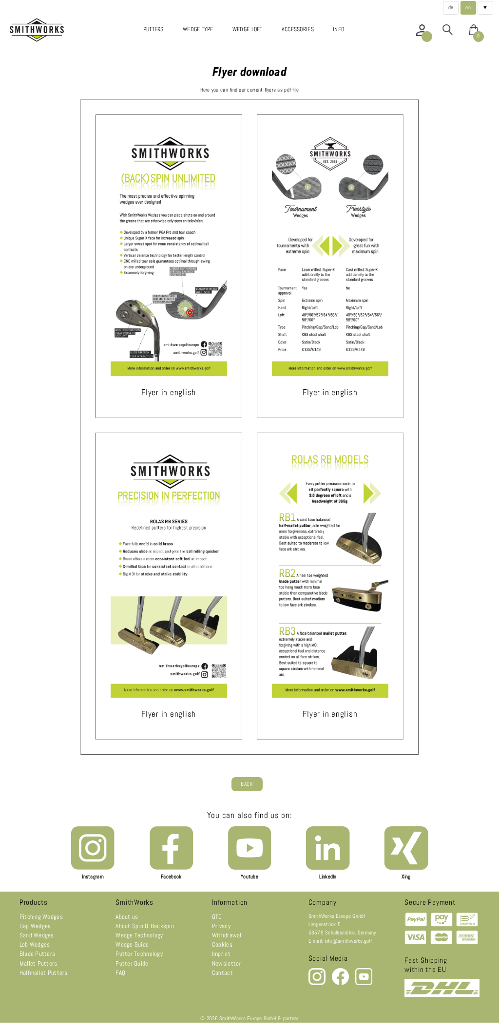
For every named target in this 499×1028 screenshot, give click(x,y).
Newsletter (226, 963)
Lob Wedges (34, 944)
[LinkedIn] (327, 868)
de (451, 7)
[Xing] (406, 868)
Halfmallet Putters (43, 973)
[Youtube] (249, 868)
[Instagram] (93, 868)
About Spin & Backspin (144, 926)
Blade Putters (37, 954)
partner (291, 1018)
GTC (217, 917)
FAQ (120, 973)
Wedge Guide (132, 944)
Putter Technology (139, 954)
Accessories (298, 29)
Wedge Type (198, 29)
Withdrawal (227, 935)
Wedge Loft (247, 29)
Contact (222, 973)
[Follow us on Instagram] (317, 983)
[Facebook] (171, 868)
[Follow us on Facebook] (341, 983)
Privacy (221, 926)
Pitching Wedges (41, 917)
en (468, 7)
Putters (153, 29)
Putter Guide (131, 963)
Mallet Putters (38, 963)
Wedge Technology (139, 935)
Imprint (221, 954)
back (246, 784)
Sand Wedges (36, 935)
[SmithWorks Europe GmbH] (39, 30)
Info (338, 29)
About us (126, 917)
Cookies (222, 944)
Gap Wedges (35, 926)
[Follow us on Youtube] (363, 983)
